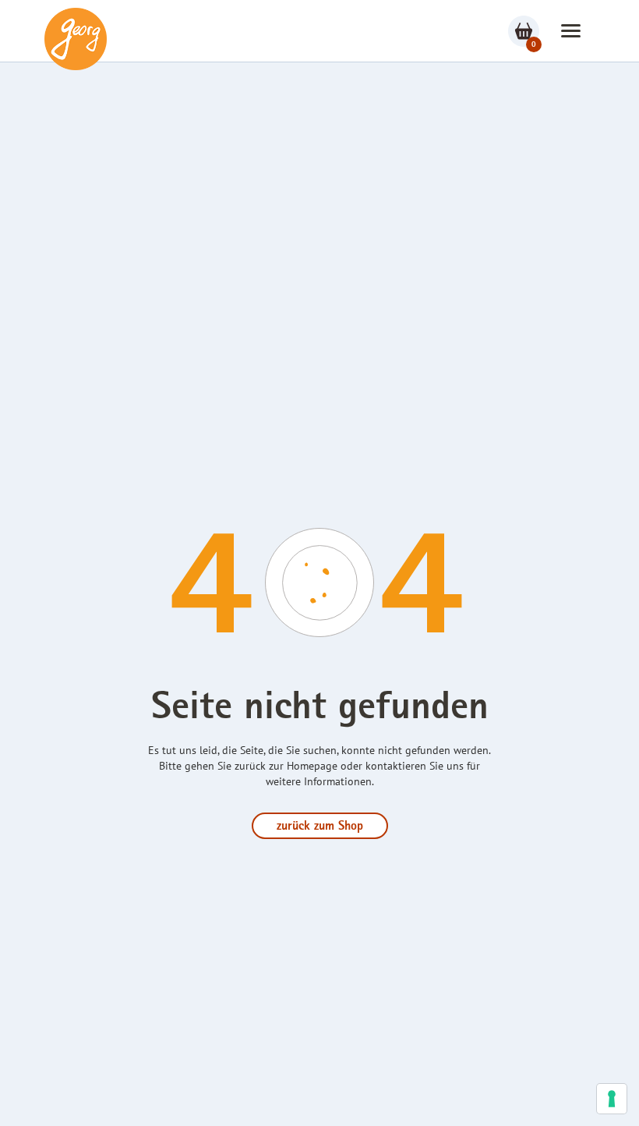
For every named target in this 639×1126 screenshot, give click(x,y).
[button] (571, 31)
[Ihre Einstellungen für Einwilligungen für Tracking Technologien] (612, 1099)
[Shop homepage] (75, 39)
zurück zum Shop (320, 827)
